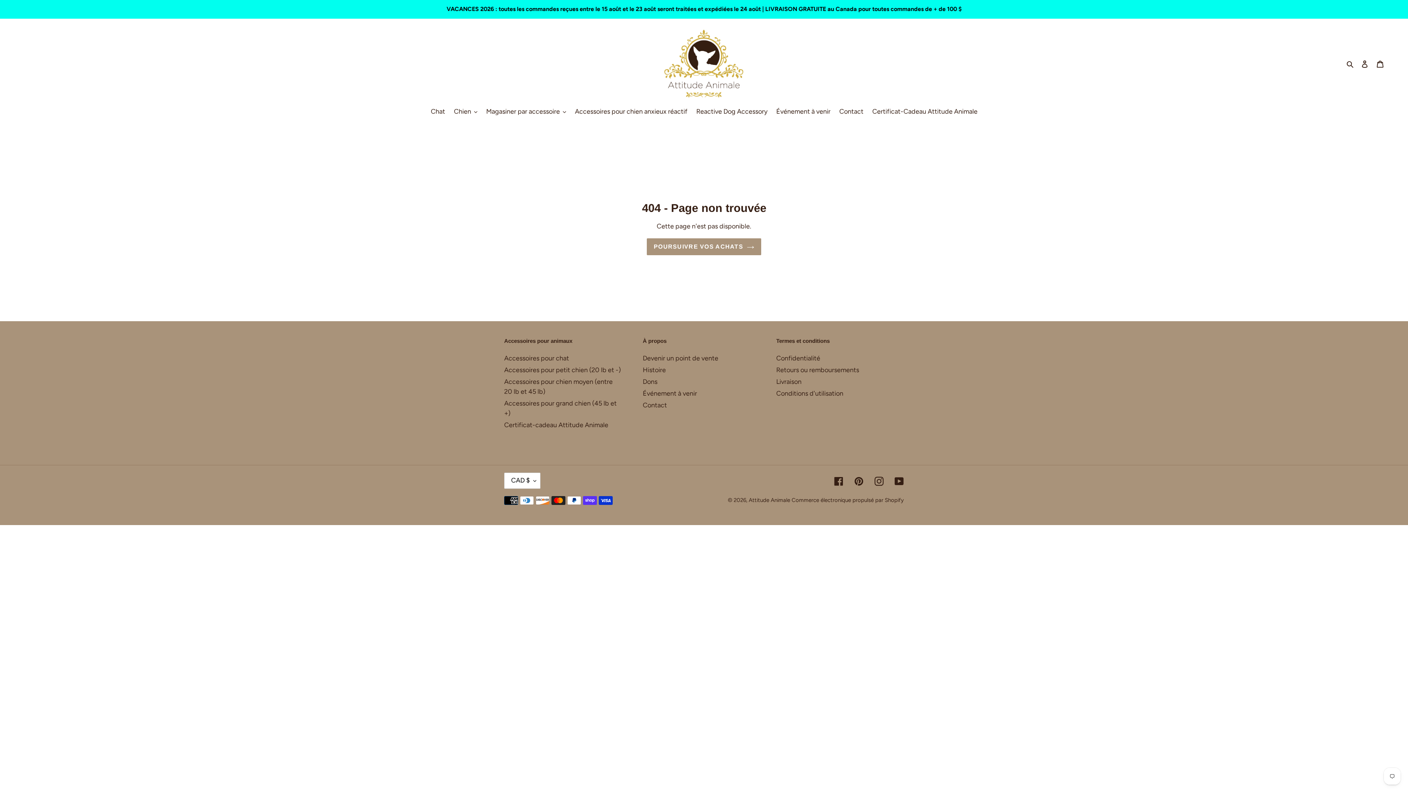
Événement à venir (670, 393)
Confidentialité (798, 358)
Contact (655, 405)
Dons (650, 382)
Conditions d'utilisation (809, 393)
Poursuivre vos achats (698, 246)
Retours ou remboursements (817, 370)
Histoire (654, 370)
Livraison (789, 382)
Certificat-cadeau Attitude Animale (556, 425)
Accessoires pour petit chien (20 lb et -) (562, 370)
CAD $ (520, 480)
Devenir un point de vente (680, 358)
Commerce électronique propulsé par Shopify (848, 500)
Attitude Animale (769, 500)
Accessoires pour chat (536, 358)
